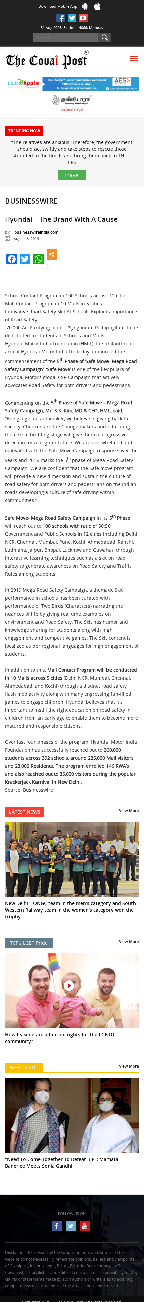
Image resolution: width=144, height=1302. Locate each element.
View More (129, 810)
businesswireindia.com (36, 232)
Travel (72, 175)
